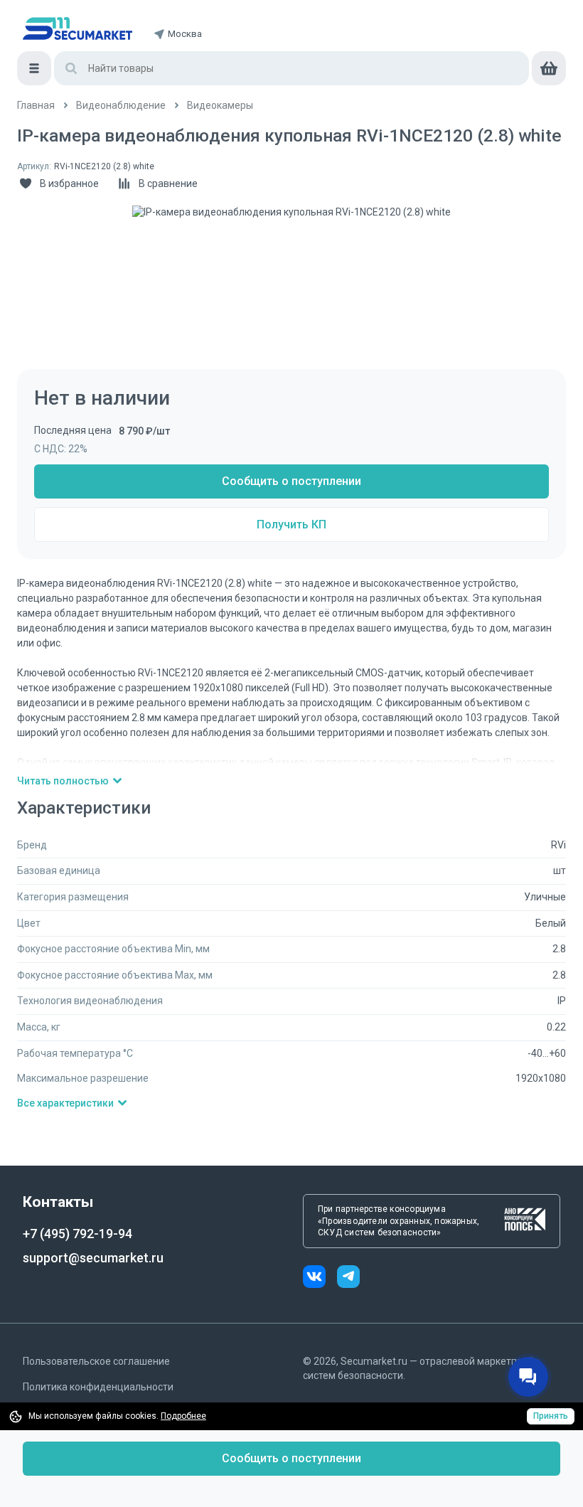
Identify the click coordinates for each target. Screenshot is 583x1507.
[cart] (549, 68)
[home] (77, 28)
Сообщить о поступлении (291, 481)
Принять (550, 1416)
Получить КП (291, 524)
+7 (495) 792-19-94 (77, 1233)
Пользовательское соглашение (96, 1361)
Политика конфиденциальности (98, 1386)
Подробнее (183, 1416)
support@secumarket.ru (93, 1257)
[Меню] (34, 68)
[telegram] (348, 1278)
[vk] (320, 1278)
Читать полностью (63, 781)
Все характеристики (65, 1103)
